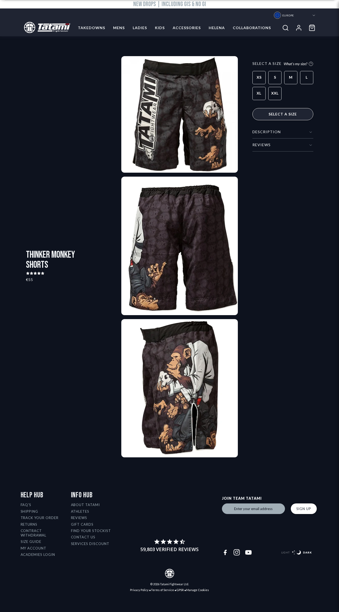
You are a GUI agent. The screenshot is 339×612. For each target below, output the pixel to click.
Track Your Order (40, 518)
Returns (29, 524)
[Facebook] (225, 552)
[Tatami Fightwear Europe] (45, 27)
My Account (34, 548)
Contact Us (83, 537)
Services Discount (90, 544)
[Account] (298, 28)
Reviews (79, 518)
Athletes (80, 511)
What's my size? (295, 63)
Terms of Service (162, 590)
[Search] (285, 28)
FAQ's (26, 505)
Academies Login (38, 554)
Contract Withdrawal (34, 533)
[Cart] (312, 28)
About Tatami (85, 505)
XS (259, 77)
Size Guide (31, 541)
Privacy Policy (139, 590)
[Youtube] (248, 552)
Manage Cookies (197, 590)
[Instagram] (237, 552)
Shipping (29, 511)
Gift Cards (82, 524)
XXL (274, 93)
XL (259, 93)
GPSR (180, 590)
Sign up (303, 509)
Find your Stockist (91, 531)
